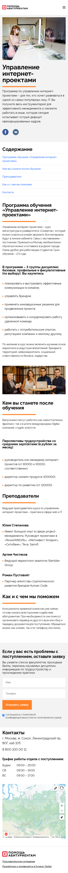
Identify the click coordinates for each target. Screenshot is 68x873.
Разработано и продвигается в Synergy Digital (27, 866)
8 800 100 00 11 (14, 749)
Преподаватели (11, 176)
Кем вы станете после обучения (21, 168)
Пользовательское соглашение (18, 861)
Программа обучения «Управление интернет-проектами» (29, 159)
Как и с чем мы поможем (17, 184)
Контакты (8, 192)
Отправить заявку (17, 704)
